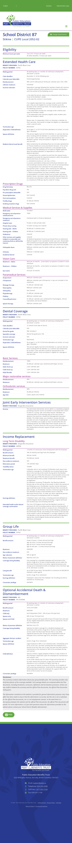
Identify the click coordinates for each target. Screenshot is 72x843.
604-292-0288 (42, 786)
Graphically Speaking (41, 806)
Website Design (30, 806)
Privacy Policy (51, 803)
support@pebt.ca (39, 783)
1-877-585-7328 (42, 789)
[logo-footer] (36, 758)
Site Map (58, 803)
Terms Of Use (42, 803)
